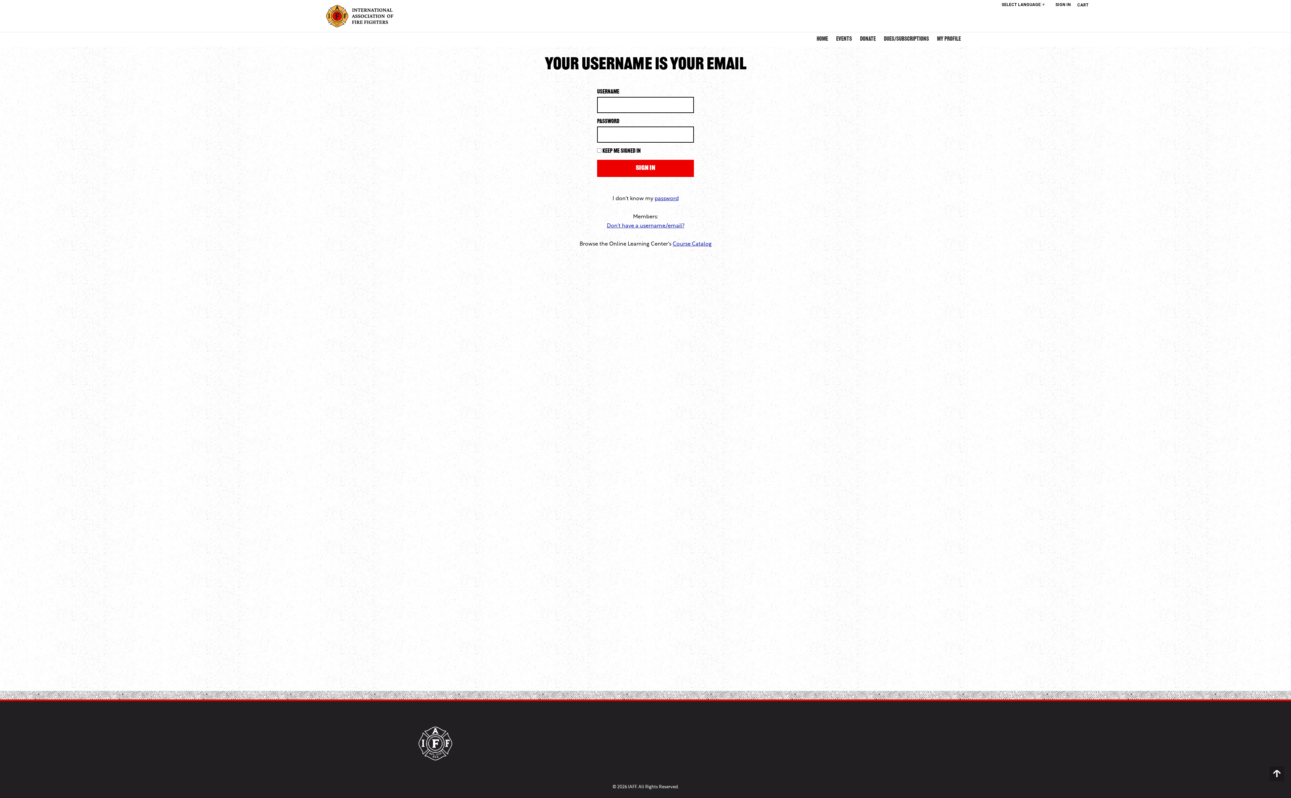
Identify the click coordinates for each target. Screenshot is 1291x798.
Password (608, 122)
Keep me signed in (621, 151)
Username (608, 92)
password (667, 199)
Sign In (1063, 4)
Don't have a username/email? (645, 226)
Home (822, 39)
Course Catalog (692, 244)
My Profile (949, 39)
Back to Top (1276, 773)
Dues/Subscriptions (906, 39)
